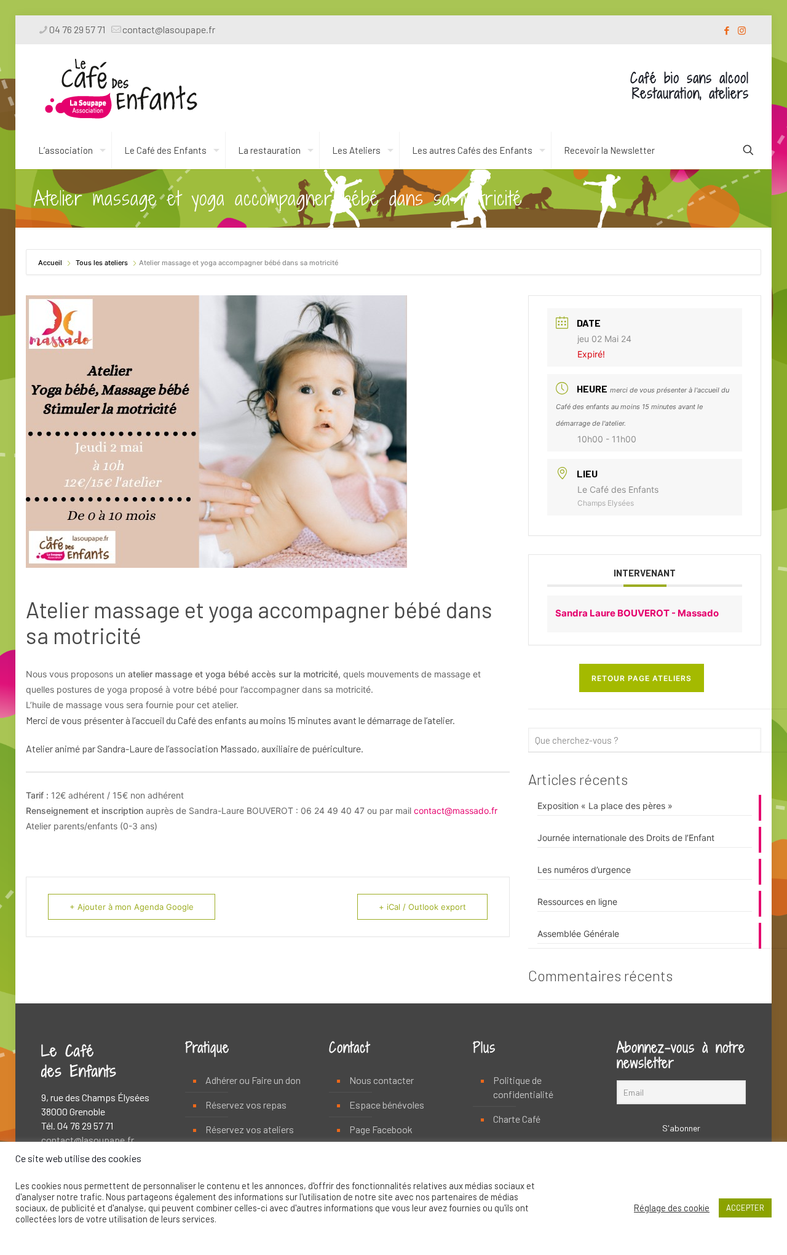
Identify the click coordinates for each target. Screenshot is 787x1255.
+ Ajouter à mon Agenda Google (131, 907)
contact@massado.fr (455, 810)
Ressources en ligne (577, 901)
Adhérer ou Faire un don (253, 1080)
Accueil (51, 262)
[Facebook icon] (726, 30)
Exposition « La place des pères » (605, 805)
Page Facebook (381, 1129)
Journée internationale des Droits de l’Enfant (625, 837)
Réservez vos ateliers (249, 1129)
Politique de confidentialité (523, 1087)
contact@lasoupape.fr (168, 29)
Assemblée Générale (578, 933)
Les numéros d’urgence (584, 869)
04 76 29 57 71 (77, 29)
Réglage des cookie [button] (672, 1207)
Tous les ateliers (102, 262)
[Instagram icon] (741, 30)
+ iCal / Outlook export (422, 907)
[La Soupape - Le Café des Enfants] (121, 88)
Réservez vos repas (246, 1104)
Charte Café (516, 1119)
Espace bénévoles (386, 1104)
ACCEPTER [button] (745, 1208)
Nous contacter (381, 1080)
